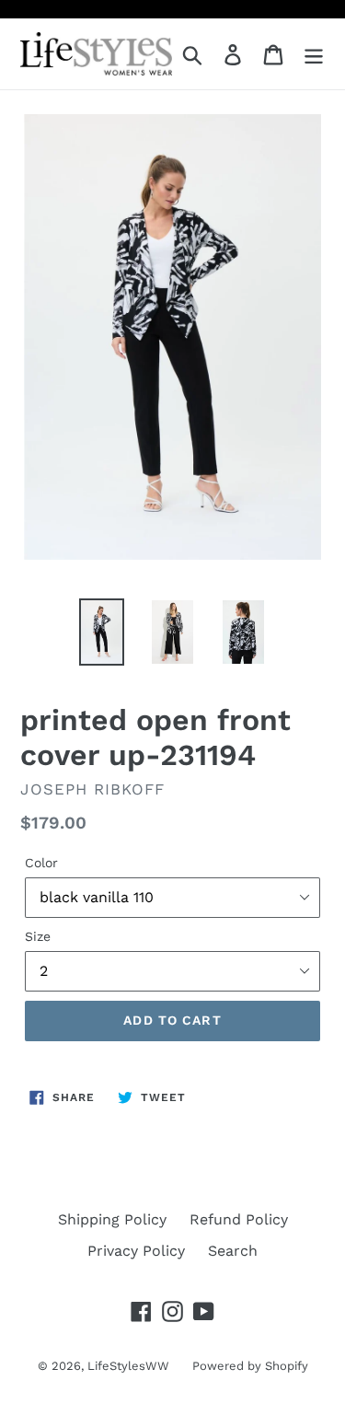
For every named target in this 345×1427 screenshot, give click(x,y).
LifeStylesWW (128, 1366)
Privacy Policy (136, 1250)
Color (41, 862)
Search (233, 1250)
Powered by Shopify (250, 1366)
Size (38, 936)
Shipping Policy (112, 1219)
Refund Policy (239, 1219)
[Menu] (313, 54)
